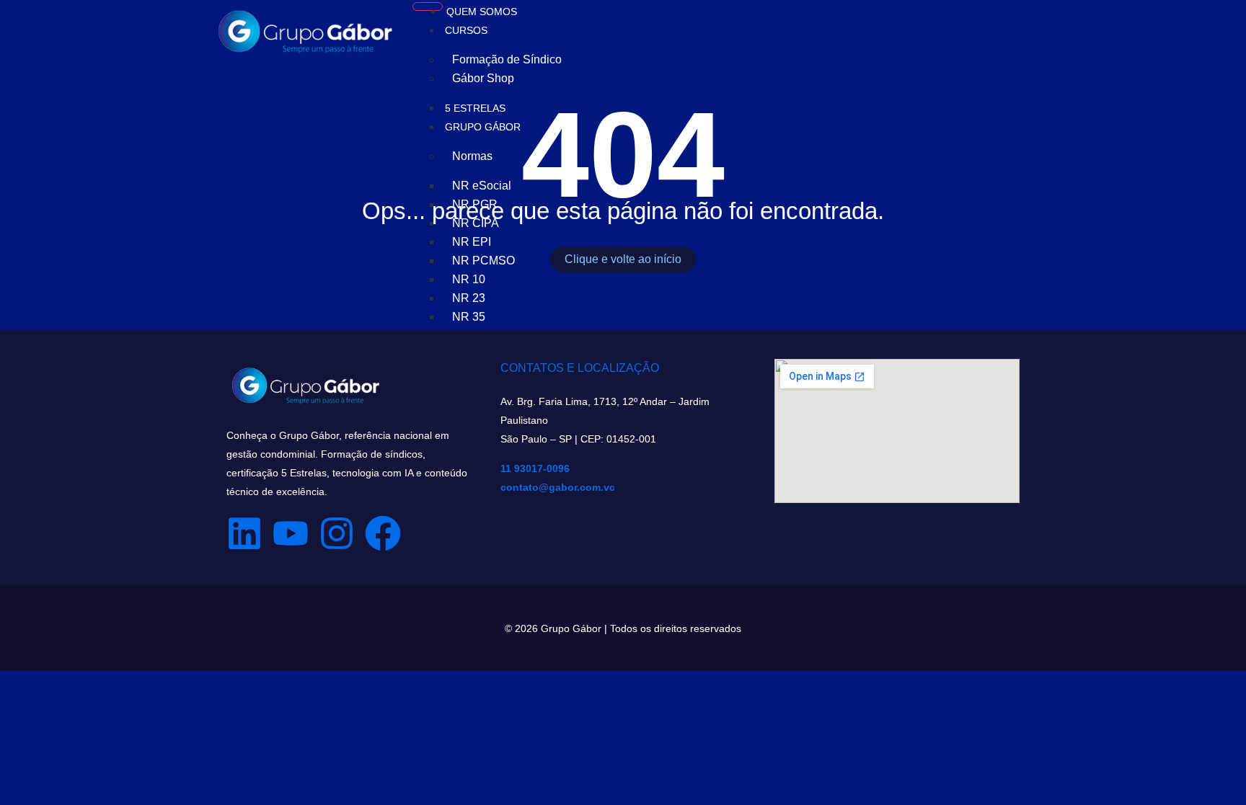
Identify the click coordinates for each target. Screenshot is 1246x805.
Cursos (466, 30)
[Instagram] (337, 533)
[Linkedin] (244, 533)
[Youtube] (291, 533)
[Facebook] (383, 533)
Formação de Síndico (507, 59)
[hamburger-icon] (427, 6)
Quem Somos (481, 11)
